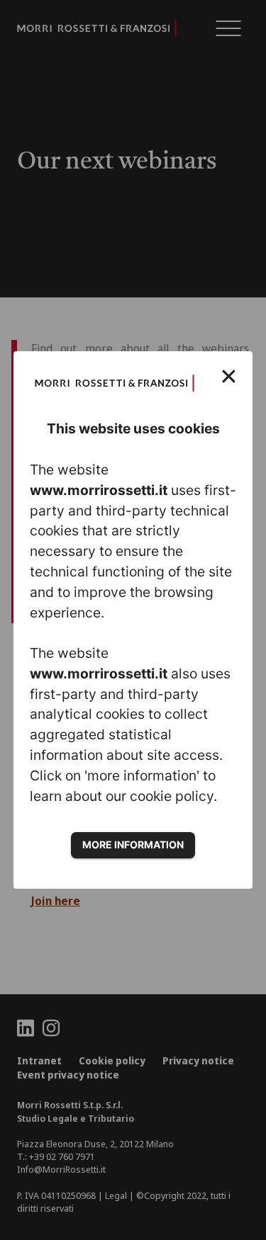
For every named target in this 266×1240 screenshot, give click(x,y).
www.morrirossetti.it (98, 490)
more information (133, 844)
